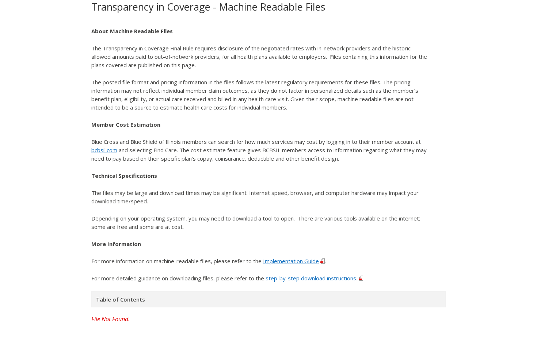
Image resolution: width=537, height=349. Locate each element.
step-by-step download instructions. (311, 278)
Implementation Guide (291, 261)
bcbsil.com (104, 150)
